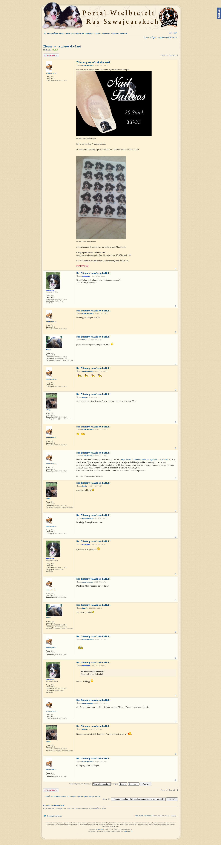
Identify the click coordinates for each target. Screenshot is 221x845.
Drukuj (170, 32)
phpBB (100, 829)
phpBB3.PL (128, 831)
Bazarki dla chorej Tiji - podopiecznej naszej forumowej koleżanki (101, 33)
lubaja (84, 397)
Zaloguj (174, 37)
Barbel (55, 50)
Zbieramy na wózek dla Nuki (62, 46)
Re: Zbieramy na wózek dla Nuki (93, 273)
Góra (175, 268)
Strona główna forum (55, 33)
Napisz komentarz (50, 54)
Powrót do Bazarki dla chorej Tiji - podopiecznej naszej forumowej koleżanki (72, 796)
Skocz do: (106, 799)
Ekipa (136, 816)
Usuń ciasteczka (145, 816)
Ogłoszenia (69, 33)
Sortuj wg (115, 784)
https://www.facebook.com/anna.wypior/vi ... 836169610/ (145, 460)
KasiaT (84, 340)
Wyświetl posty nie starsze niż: (80, 784)
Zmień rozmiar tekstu (175, 32)
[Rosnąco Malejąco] (140, 784)
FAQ (155, 37)
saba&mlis (86, 276)
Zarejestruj (165, 37)
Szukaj (148, 37)
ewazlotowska (87, 65)
